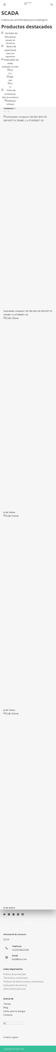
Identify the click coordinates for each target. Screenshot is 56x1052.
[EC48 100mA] (28, 413)
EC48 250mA (9, 907)
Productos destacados (26, 27)
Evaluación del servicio (15, 985)
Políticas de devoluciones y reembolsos (23, 981)
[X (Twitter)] (9, 914)
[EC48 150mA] (28, 611)
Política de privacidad (14, 974)
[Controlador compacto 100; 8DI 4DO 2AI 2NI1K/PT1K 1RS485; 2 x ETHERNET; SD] (28, 212)
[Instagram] (13, 914)
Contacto (8, 1014)
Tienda (7, 1003)
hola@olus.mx (19, 959)
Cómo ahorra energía (14, 1011)
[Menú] (4, 4)
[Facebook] (4, 914)
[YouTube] (18, 914)
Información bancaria (14, 988)
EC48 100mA (9, 512)
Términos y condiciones (15, 977)
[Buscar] (52, 5)
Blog (5, 1007)
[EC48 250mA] (28, 809)
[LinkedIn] (23, 914)
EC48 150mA (9, 710)
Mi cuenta (28, 923)
